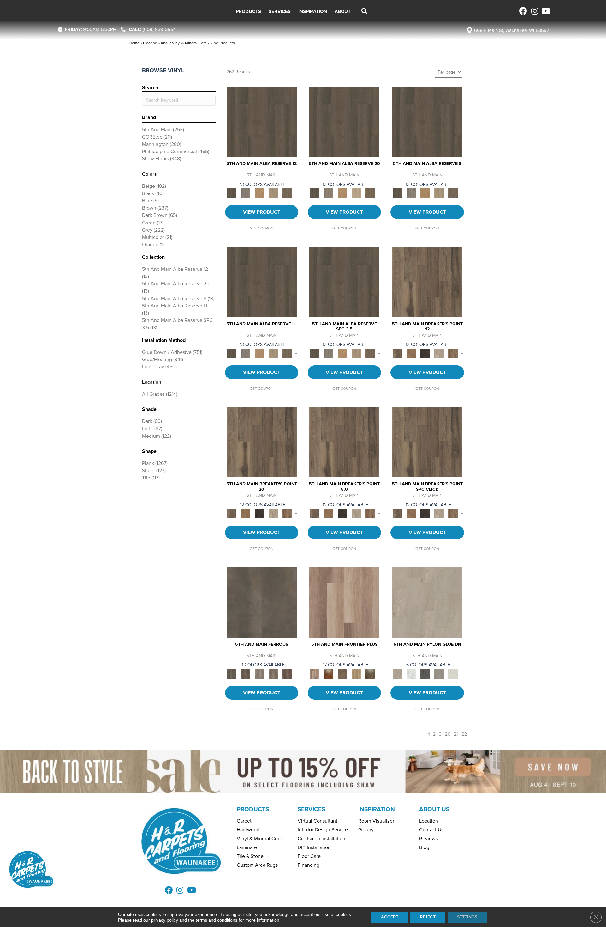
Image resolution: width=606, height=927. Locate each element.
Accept (389, 917)
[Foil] (246, 673)
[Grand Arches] (411, 353)
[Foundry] (259, 673)
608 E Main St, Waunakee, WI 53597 (511, 30)
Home (134, 43)
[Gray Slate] (439, 673)
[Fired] (262, 602)
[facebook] (523, 11)
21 (456, 734)
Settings (467, 917)
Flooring (150, 43)
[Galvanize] (273, 673)
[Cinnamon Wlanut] (370, 673)
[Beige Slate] (427, 602)
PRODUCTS (253, 809)
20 (448, 734)
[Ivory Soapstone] (453, 673)
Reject (428, 917)
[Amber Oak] (329, 673)
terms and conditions (216, 920)
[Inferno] (287, 673)
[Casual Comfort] (342, 673)
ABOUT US (434, 809)
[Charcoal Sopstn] (425, 673)
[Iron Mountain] (425, 353)
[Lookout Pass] (439, 353)
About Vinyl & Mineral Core (184, 43)
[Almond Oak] (344, 602)
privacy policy (164, 920)
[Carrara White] (411, 673)
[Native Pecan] (287, 193)
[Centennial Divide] (356, 673)
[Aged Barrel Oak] (262, 121)
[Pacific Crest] (453, 353)
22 (464, 734)
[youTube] (545, 11)
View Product (261, 212)
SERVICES (311, 809)
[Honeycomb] (259, 193)
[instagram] (534, 11)
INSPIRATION (376, 809)
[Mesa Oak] (273, 193)
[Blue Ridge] (246, 193)
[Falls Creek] (427, 282)
